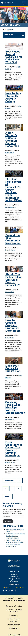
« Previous (9, 480)
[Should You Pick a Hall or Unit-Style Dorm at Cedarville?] (14, 272)
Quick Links (19, 587)
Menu (24, 4)
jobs (20, 598)
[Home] (3, 29)
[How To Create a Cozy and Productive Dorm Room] (14, 317)
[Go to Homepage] (7, 4)
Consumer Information (14, 606)
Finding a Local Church (13, 540)
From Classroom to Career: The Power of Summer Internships (13, 448)
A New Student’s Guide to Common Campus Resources (12, 139)
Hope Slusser (9, 153)
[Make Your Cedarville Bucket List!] (14, 363)
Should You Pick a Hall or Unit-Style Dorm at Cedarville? (13, 279)
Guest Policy (14, 615)
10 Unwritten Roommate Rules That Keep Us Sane (15, 535)
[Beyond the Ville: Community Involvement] (14, 233)
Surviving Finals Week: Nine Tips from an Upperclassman (15, 407)
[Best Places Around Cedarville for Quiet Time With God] (14, 49)
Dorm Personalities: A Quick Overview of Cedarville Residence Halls (14, 544)
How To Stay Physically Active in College (13, 97)
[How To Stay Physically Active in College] (14, 91)
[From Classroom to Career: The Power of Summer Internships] (14, 440)
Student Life (10, 29)
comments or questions (14, 600)
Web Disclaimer (14, 628)
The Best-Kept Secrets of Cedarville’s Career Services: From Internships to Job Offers (13, 189)
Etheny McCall (9, 419)
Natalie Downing (10, 207)
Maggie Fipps (9, 337)
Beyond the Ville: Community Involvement (13, 239)
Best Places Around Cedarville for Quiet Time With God (13, 57)
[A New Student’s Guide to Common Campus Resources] (14, 130)
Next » (7, 497)
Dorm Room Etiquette (12, 538)
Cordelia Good (9, 292)
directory (9, 598)
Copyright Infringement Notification (14, 610)
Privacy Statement (14, 625)
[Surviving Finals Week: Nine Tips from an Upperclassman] (14, 400)
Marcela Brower (10, 250)
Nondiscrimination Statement (14, 620)
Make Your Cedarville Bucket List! (12, 368)
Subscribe (8, 521)
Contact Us (6, 587)
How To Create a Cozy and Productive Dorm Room (13, 325)
